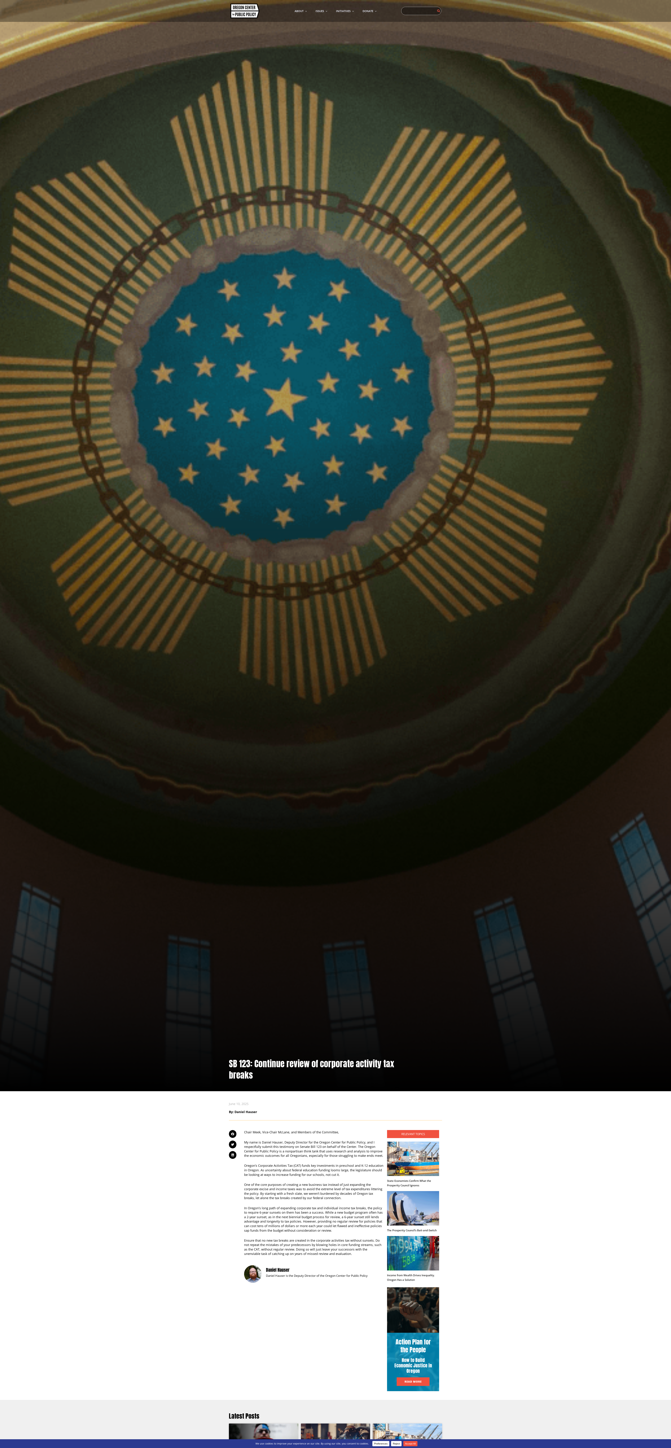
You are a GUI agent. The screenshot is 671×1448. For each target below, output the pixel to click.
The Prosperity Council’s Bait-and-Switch (412, 1230)
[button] (305, 11)
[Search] (438, 11)
